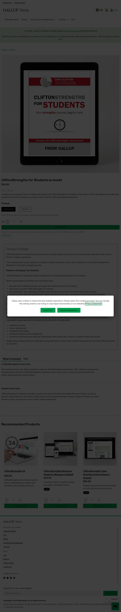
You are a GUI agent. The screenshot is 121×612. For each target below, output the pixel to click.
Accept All (47, 310)
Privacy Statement (94, 303)
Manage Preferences (69, 310)
